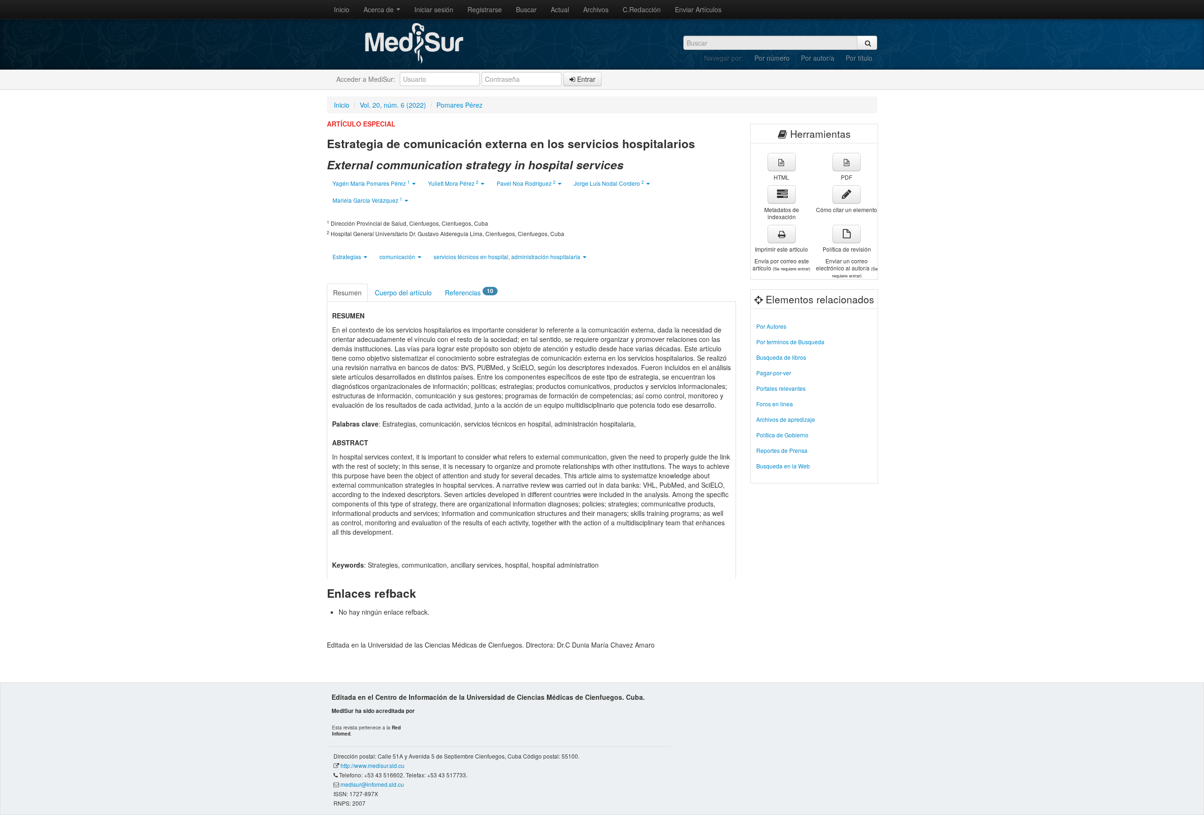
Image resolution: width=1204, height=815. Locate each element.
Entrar (585, 79)
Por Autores (771, 326)
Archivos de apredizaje (785, 419)
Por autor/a (817, 58)
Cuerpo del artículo (403, 292)
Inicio (341, 9)
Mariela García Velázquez (367, 200)
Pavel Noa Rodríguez (526, 183)
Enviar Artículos (698, 9)
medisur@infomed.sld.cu (372, 784)
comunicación (398, 257)
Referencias (469, 292)
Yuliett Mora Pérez (453, 183)
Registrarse (484, 9)
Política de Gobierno (782, 435)
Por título (859, 58)
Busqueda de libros (781, 357)
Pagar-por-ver (773, 373)
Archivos (596, 9)
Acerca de (380, 9)
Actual (560, 9)
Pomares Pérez (459, 105)
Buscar (526, 9)
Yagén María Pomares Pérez (371, 183)
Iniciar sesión (433, 9)
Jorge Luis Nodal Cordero (609, 183)
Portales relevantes (781, 388)
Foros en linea (774, 404)
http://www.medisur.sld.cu (372, 765)
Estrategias (348, 257)
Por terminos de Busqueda (790, 342)
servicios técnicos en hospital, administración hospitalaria (508, 257)
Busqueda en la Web (783, 466)
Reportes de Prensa (782, 450)
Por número (772, 58)
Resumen (347, 292)
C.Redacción (642, 9)
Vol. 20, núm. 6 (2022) (393, 105)
